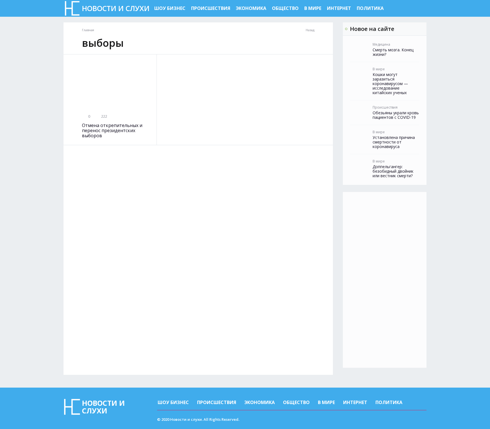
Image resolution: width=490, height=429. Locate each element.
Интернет (339, 8)
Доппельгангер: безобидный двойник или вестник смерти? (393, 171)
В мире (312, 8)
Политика (370, 8)
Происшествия (210, 8)
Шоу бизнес (169, 8)
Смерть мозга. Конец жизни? (393, 52)
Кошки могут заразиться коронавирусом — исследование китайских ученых (390, 83)
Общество (285, 8)
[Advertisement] (385, 280)
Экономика (251, 8)
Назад (310, 30)
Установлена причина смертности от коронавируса (394, 142)
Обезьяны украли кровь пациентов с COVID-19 (396, 115)
